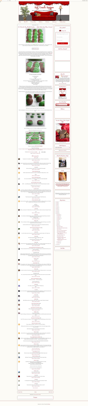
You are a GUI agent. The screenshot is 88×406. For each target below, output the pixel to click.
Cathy (35, 242)
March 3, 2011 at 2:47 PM (36, 180)
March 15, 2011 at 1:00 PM (36, 354)
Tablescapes (54, 21)
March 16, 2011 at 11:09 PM (36, 377)
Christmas (47, 21)
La (35, 195)
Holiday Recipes (62, 21)
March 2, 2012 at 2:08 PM (36, 381)
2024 (57, 203)
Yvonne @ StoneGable (35, 177)
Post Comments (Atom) (37, 394)
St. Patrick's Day (37, 153)
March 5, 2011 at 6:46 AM (36, 305)
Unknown (35, 360)
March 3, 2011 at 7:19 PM (36, 234)
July (57, 220)
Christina (35, 258)
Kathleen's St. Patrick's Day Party (37, 149)
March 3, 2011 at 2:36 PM (36, 169)
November (58, 215)
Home (20, 21)
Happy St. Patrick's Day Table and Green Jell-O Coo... (62, 233)
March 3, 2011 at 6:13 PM (36, 230)
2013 (57, 210)
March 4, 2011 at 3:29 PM (36, 282)
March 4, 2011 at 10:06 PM (36, 297)
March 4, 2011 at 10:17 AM (36, 276)
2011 (57, 213)
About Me (25, 21)
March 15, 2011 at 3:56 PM (36, 358)
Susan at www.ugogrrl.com (35, 278)
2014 (57, 209)
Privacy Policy (33, 21)
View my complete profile (62, 83)
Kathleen (35, 370)
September (58, 218)
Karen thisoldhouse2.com (35, 182)
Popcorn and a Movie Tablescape (62, 230)
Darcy (35, 294)
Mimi (35, 284)
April (58, 224)
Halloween (40, 21)
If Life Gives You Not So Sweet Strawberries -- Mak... (61, 238)
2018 (57, 204)
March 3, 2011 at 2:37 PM (36, 175)
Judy (35, 208)
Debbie (35, 220)
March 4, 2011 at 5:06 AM (36, 250)
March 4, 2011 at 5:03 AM (36, 245)
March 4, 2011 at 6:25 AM (36, 256)
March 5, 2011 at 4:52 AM (36, 301)
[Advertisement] (62, 66)
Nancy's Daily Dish (35, 171)
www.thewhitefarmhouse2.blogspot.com (35, 247)
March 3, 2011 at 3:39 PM (36, 193)
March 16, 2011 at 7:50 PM (36, 373)
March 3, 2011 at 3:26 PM (36, 186)
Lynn (35, 167)
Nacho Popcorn (59, 229)
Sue (35, 289)
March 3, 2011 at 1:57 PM (36, 160)
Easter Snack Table (60, 226)
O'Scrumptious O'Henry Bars (61, 231)
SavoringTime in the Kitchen (35, 307)
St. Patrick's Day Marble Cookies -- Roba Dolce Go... (62, 240)
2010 (57, 244)
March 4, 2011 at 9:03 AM (36, 267)
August (58, 219)
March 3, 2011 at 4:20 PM (36, 206)
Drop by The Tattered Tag (35, 348)
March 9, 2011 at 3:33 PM (36, 335)
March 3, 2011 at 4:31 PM (36, 212)
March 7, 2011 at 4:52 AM (36, 321)
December (58, 214)
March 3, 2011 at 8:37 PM (36, 240)
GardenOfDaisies (35, 351)
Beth (35, 214)
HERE (51, 53)
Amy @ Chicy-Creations (35, 303)
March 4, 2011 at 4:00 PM (36, 287)
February (58, 241)
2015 (57, 208)
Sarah (35, 236)
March (58, 225)
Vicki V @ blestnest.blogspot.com (35, 227)
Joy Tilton (35, 188)
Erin (35, 379)
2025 (57, 202)
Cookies (34, 153)
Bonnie (35, 157)
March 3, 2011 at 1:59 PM (36, 165)
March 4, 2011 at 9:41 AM (36, 271)
